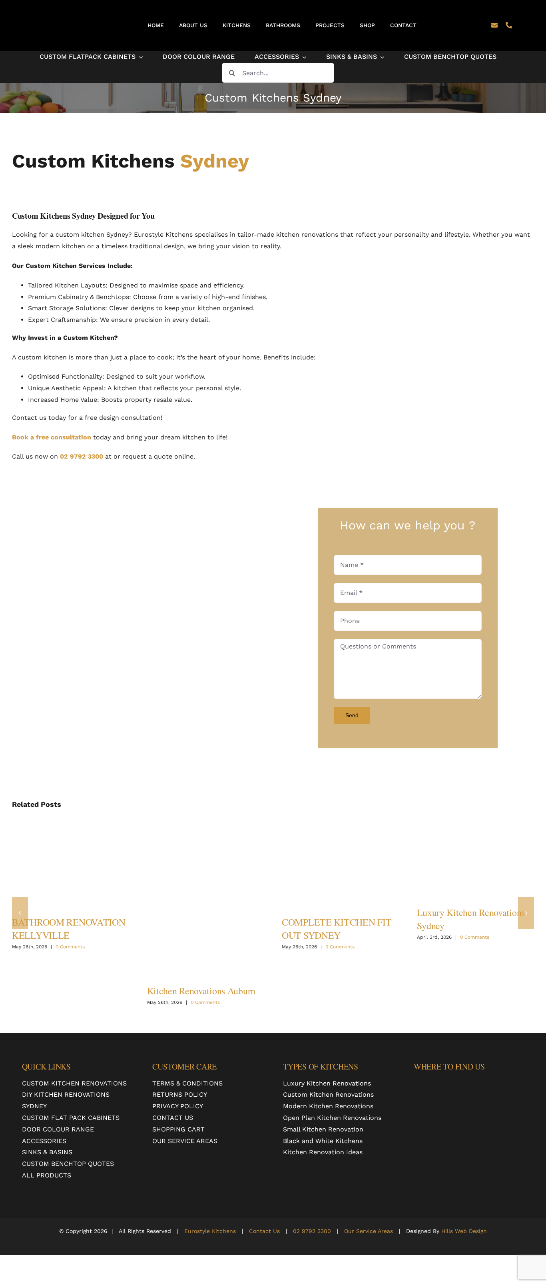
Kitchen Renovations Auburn (201, 990)
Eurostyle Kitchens (210, 1231)
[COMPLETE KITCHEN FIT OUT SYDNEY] (340, 864)
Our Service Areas (367, 1231)
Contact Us (264, 1231)
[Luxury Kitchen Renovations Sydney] (475, 859)
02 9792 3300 (81, 456)
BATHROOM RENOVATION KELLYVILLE (69, 929)
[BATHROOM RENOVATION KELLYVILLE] (71, 864)
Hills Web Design (464, 1231)
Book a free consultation (51, 437)
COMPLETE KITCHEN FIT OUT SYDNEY (336, 929)
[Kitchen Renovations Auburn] (206, 898)
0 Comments (70, 947)
